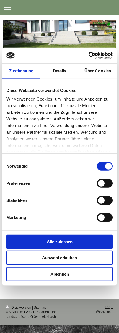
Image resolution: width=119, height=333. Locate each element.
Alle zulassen (60, 241)
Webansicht (104, 311)
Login (109, 307)
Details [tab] (59, 70)
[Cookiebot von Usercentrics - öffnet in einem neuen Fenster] (88, 55)
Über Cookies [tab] (97, 70)
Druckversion (21, 308)
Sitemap (40, 308)
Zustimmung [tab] (21, 70)
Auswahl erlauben (59, 257)
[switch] (105, 183)
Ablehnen (59, 273)
